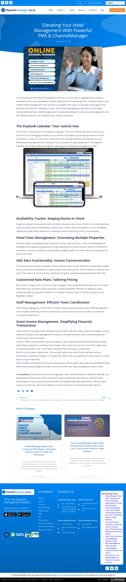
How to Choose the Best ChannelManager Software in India (113, 538)
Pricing (72, 10)
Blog (102, 10)
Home (51, 10)
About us (82, 10)
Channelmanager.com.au (32, 579)
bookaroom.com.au (58, 575)
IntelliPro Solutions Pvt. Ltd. (56, 579)
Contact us (93, 10)
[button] (18, 391)
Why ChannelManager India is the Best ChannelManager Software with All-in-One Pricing (113, 548)
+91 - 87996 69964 (68, 504)
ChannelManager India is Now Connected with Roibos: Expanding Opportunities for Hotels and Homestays (113, 500)
